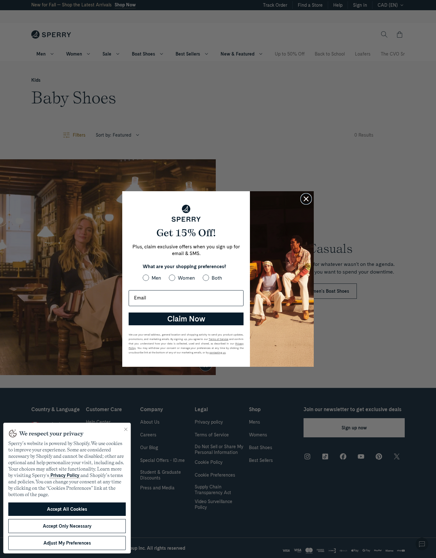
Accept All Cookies (67, 509)
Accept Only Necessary (67, 526)
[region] (67, 488)
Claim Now (186, 318)
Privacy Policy (64, 475)
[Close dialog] (306, 199)
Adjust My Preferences (67, 543)
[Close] (126, 429)
